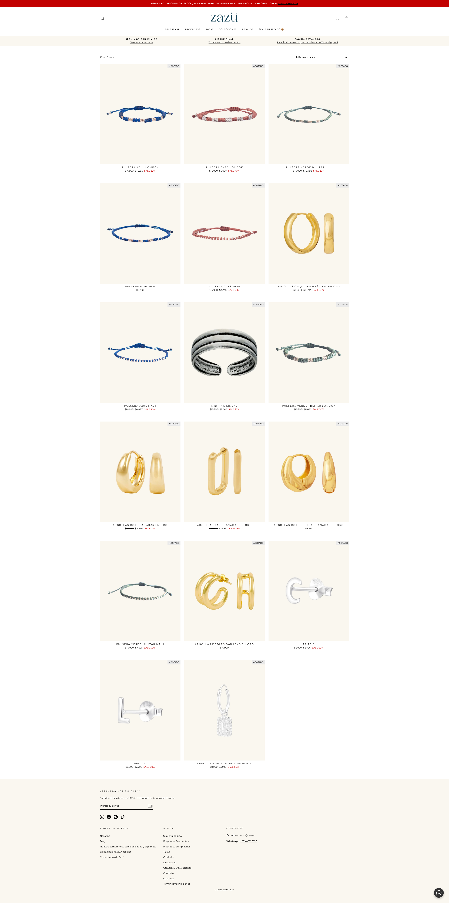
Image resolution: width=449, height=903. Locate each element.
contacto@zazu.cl (245, 835)
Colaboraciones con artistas (115, 852)
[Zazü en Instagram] (102, 817)
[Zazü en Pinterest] (116, 817)
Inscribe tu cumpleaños (176, 846)
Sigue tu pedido (172, 836)
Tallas (166, 852)
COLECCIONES (228, 29)
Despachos (169, 862)
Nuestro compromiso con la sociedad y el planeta (128, 846)
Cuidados (168, 857)
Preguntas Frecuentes (176, 841)
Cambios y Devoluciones (177, 868)
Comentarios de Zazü (112, 857)
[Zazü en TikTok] (122, 817)
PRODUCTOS (192, 29)
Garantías (168, 878)
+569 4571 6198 (248, 841)
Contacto (168, 873)
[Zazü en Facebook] (109, 817)
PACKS (210, 29)
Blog (102, 841)
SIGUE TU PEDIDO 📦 (271, 29)
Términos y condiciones (176, 883)
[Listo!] (150, 806)
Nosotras (105, 836)
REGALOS (247, 29)
